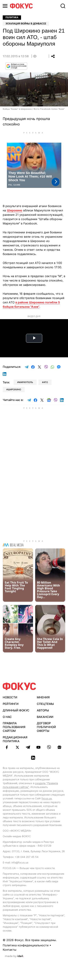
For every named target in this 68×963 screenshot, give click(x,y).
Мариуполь (26, 382)
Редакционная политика (15, 739)
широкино (14, 389)
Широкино (14, 210)
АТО (46, 382)
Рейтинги (10, 704)
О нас (7, 717)
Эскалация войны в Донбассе (25, 23)
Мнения (43, 697)
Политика (11, 17)
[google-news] (59, 747)
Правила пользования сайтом (14, 727)
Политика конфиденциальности (26, 945)
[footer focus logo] (19, 686)
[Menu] (5, 6)
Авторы (43, 710)
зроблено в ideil (14, 956)
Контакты (9, 949)
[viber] (49, 747)
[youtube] (38, 747)
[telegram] (28, 747)
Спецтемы (45, 704)
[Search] (63, 6)
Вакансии (45, 717)
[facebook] (7, 747)
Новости (10, 697)
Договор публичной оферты (46, 727)
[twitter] (17, 747)
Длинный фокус (16, 710)
